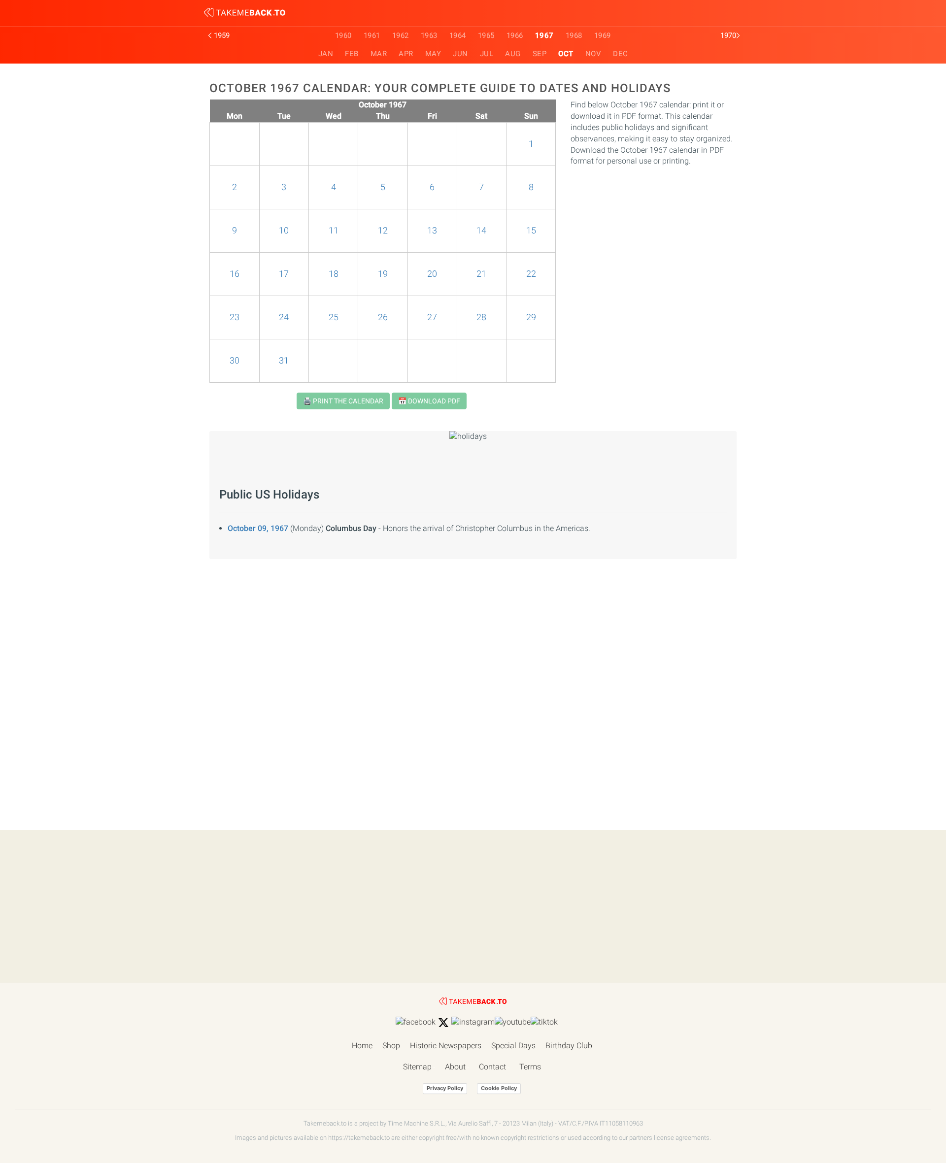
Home (362, 1045)
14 (481, 230)
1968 (574, 35)
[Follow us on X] (443, 1022)
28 (481, 317)
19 (383, 274)
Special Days (513, 1045)
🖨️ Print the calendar (343, 401)
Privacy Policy (445, 1088)
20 (432, 274)
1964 (457, 35)
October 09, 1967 (258, 528)
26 (383, 317)
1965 (486, 35)
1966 (515, 35)
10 (284, 230)
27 (432, 317)
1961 (372, 35)
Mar (379, 53)
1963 (429, 35)
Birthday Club (568, 1045)
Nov (593, 53)
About (455, 1066)
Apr (406, 53)
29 (531, 317)
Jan (326, 53)
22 (531, 274)
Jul (487, 53)
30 (234, 361)
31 (284, 361)
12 (383, 230)
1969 (602, 35)
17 (284, 274)
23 (234, 317)
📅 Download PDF (429, 401)
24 (284, 317)
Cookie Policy (499, 1088)
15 (531, 230)
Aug (513, 53)
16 (234, 274)
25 (333, 317)
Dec (620, 53)
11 (333, 230)
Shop (391, 1045)
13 (432, 230)
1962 (400, 35)
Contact (492, 1066)
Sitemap (417, 1066)
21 (481, 274)
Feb (352, 53)
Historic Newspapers (445, 1045)
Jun (460, 53)
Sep (540, 53)
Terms (530, 1066)
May (433, 53)
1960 (343, 35)
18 (333, 274)
